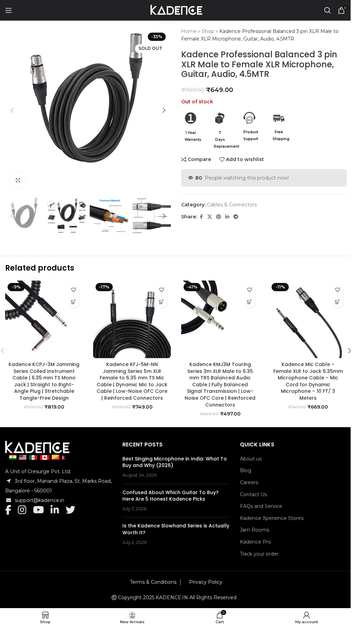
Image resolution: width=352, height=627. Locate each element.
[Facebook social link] (201, 216)
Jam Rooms (254, 530)
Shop (208, 31)
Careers (249, 482)
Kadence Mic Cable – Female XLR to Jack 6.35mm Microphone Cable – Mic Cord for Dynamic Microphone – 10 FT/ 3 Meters (308, 381)
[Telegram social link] (235, 216)
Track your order (259, 554)
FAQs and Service (261, 506)
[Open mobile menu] (8, 10)
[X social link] (209, 216)
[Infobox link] (190, 127)
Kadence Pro (255, 542)
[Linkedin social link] (227, 216)
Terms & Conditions (153, 582)
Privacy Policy (205, 582)
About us (251, 459)
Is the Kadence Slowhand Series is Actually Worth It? (175, 529)
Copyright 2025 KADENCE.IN (153, 597)
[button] (12, 110)
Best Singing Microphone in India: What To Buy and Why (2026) (174, 462)
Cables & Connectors (232, 205)
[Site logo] (176, 10)
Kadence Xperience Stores (272, 518)
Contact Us (253, 494)
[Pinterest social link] (218, 216)
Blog (245, 470)
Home (189, 31)
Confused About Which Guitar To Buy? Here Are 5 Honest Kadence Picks (170, 496)
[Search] (327, 10)
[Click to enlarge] (18, 180)
